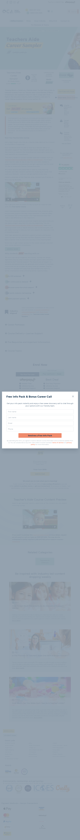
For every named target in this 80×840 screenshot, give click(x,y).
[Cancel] (73, 396)
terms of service (57, 442)
